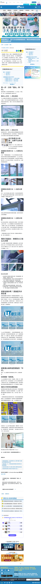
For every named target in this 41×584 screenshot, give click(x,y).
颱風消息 (7, 493)
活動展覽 (16, 567)
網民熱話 (16, 573)
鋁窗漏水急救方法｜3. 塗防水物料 (11, 81)
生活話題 (6, 44)
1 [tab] (18, 13)
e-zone (26, 2)
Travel (10, 2)
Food (14, 2)
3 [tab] (20, 13)
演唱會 (4, 10)
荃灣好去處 (21, 568)
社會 (31, 568)
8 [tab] (19, 14)
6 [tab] (23, 13)
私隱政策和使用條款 (6, 580)
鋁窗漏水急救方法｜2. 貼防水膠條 (11, 79)
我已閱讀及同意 (33, 579)
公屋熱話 (10, 12)
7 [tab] (18, 14)
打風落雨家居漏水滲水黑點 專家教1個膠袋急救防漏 (12, 467)
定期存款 (19, 12)
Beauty (18, 2)
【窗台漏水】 (7, 73)
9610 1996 (3, 474)
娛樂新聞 (14, 12)
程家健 (4, 47)
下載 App (34, 2)
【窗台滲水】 (7, 74)
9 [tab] (20, 14)
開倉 (22, 567)
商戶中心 (38, 4)
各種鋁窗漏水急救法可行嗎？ (8, 77)
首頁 (2, 44)
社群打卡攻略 (34, 4)
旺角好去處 (27, 568)
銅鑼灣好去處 (32, 567)
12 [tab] (23, 14)
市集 (19, 567)
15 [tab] (21, 15)
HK (6, 2)
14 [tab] (20, 15)
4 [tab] (21, 13)
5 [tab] (22, 13)
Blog (22, 2)
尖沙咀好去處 (26, 567)
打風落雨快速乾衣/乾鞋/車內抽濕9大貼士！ (10, 468)
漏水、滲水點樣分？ (7, 72)
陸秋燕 (7, 47)
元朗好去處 (16, 568)
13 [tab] (19, 15)
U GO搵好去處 (27, 4)
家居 (10, 44)
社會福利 (20, 570)
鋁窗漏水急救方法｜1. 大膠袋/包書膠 (12, 78)
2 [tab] (19, 13)
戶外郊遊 (16, 570)
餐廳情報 (34, 568)
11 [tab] (22, 14)
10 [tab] (21, 14)
